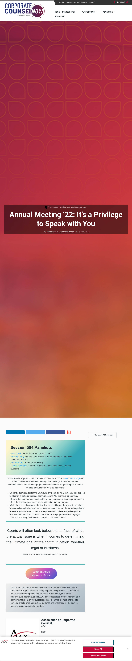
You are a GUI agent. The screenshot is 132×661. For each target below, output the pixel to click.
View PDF (73, 432)
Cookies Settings (98, 642)
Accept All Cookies (98, 656)
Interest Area (68, 12)
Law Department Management (72, 207)
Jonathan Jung (17, 456)
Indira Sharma (17, 463)
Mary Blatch (16, 453)
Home (57, 12)
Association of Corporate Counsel (60, 232)
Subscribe (59, 16)
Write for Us (88, 12)
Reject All (98, 649)
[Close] (128, 648)
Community (52, 207)
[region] (66, 649)
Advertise (108, 12)
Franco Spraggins (19, 466)
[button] (15, 432)
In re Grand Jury (72, 478)
